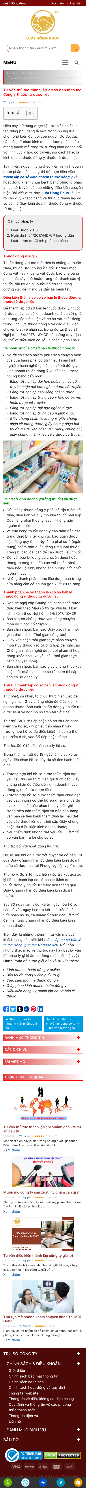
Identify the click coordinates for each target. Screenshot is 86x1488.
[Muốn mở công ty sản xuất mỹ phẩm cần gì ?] (43, 1172)
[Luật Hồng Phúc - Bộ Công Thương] (24, 1455)
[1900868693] (8, 1483)
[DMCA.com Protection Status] (62, 1455)
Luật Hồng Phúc (55, 193)
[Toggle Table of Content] (28, 113)
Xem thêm (11, 1150)
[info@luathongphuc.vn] (78, 1483)
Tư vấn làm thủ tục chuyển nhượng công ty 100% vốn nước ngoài (62, 1024)
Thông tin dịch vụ (23, 1415)
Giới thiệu (57, 3)
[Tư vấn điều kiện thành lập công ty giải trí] (43, 1234)
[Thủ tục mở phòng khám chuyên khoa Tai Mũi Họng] (43, 1296)
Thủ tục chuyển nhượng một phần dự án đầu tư (22, 1024)
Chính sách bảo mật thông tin (33, 1376)
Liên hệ (75, 3)
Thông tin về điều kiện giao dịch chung (41, 1398)
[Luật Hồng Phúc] (43, 25)
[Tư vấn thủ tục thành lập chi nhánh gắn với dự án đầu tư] (43, 1104)
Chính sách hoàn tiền (26, 1382)
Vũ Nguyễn (9, 102)
